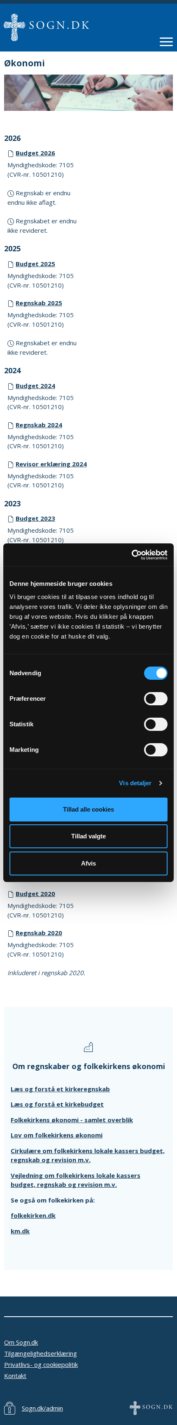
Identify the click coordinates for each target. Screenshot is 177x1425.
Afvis (88, 863)
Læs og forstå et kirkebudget (57, 1104)
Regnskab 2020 (39, 933)
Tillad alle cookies (88, 809)
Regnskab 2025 (39, 303)
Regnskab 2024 (39, 425)
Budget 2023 (35, 518)
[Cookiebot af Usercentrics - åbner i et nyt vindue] (131, 555)
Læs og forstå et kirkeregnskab (60, 1089)
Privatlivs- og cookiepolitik (41, 1364)
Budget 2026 (35, 153)
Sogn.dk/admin (42, 1408)
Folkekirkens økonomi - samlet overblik (72, 1120)
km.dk (20, 1231)
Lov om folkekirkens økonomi (56, 1135)
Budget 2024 (35, 385)
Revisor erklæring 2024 (51, 464)
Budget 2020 (35, 893)
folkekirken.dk (33, 1215)
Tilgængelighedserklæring (40, 1353)
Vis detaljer (135, 782)
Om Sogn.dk (21, 1342)
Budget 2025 (35, 264)
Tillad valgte (88, 836)
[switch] (156, 698)
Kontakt (15, 1375)
